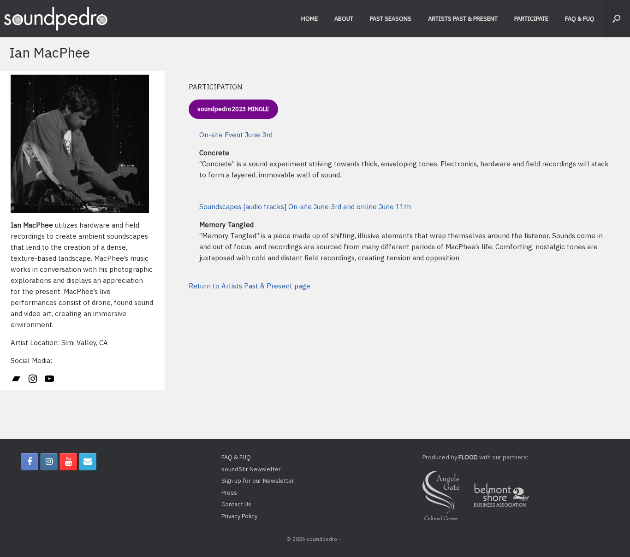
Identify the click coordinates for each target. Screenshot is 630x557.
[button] (616, 18)
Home (309, 19)
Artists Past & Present (463, 19)
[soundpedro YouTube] (68, 461)
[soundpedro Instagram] (49, 461)
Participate (531, 19)
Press (229, 493)
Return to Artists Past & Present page (249, 285)
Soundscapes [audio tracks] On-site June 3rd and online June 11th (305, 206)
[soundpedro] (55, 19)
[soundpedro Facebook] (29, 461)
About (343, 19)
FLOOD (468, 457)
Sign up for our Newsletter (257, 481)
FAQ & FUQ (579, 19)
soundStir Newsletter (251, 469)
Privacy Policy (239, 516)
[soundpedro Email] (87, 461)
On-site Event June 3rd (236, 134)
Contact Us (236, 504)
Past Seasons (390, 19)
